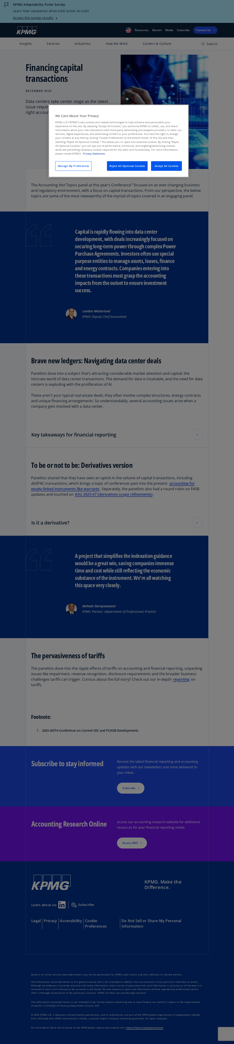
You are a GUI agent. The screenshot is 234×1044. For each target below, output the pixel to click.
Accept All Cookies (166, 166)
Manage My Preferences (73, 166)
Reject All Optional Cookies (127, 166)
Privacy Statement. (94, 153)
